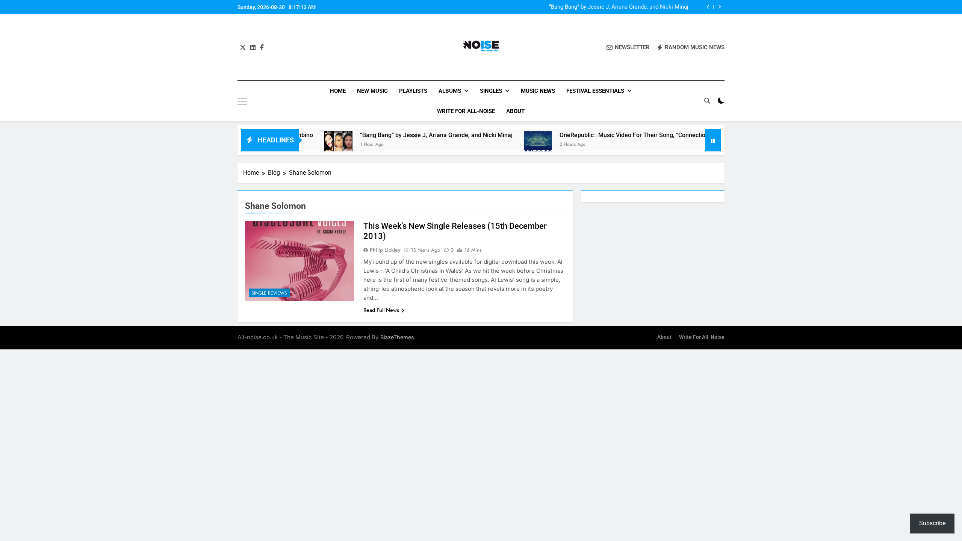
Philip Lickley (385, 250)
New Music (372, 91)
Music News (538, 91)
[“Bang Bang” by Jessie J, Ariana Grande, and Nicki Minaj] (319, 145)
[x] (242, 47)
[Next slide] (719, 7)
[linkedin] (253, 47)
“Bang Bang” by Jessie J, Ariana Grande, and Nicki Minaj (618, 7)
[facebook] (262, 47)
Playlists (413, 91)
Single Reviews (269, 293)
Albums (450, 91)
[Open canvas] (242, 101)
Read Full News (381, 310)
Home (338, 91)
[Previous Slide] (708, 7)
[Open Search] (707, 101)
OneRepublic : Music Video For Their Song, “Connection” (615, 135)
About (515, 111)
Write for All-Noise (466, 111)
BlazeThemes (397, 337)
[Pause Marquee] (713, 140)
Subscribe (932, 523)
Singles (491, 91)
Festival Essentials (595, 91)
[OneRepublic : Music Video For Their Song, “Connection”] (518, 145)
